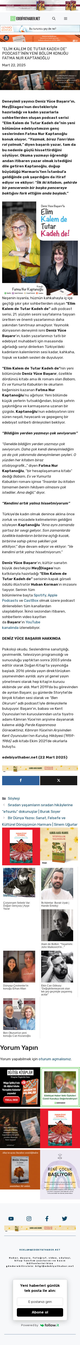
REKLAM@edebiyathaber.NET (39, 1250)
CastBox (31, 600)
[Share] (20, 780)
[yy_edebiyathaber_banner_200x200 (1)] (59, 864)
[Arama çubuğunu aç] (54, 18)
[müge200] (20, 1105)
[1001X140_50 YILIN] (40, 10)
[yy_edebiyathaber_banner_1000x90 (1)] (40, 771)
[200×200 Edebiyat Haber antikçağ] (20, 1147)
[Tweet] (58, 780)
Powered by (29, 1325)
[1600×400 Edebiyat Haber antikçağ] (40, 89)
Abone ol (40, 1312)
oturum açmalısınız (55, 1059)
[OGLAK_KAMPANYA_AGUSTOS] (21, 864)
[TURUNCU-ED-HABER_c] (40, 31)
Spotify (40, 595)
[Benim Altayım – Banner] (20, 1188)
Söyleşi (14, 798)
